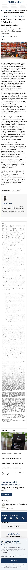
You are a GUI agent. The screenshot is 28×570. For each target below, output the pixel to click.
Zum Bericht (14, 560)
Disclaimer (16, 567)
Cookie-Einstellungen (5, 522)
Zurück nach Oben (14, 526)
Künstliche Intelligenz (18, 16)
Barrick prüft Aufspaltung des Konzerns (12, 468)
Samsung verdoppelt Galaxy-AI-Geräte (11, 453)
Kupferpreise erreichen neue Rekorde (11, 458)
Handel (18, 190)
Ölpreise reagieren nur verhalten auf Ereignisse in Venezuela (13, 473)
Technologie (5, 16)
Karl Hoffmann (5, 36)
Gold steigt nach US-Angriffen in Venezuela (12, 463)
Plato (14, 190)
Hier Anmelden (6, 494)
